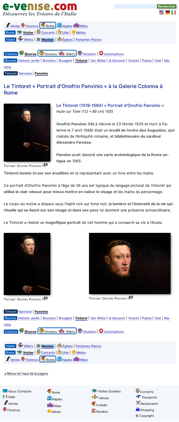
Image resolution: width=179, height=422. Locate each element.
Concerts (48, 32)
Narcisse (25, 73)
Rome (56, 392)
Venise (15, 26)
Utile (65, 32)
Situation (89, 54)
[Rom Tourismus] (167, 12)
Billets (28, 39)
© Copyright (145, 416)
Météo (81, 32)
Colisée (101, 405)
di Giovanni (117, 60)
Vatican (104, 398)
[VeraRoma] (173, 12)
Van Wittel (98, 60)
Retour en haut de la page (26, 373)
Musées (102, 411)
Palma (146, 60)
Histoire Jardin (29, 60)
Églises (67, 39)
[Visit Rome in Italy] (161, 12)
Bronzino (49, 60)
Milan (84, 26)
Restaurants (149, 403)
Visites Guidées (109, 391)
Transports (149, 397)
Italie (11, 397)
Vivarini (133, 60)
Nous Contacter (20, 391)
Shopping (147, 410)
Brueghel (65, 60)
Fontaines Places (88, 39)
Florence (31, 26)
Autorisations (114, 54)
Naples (67, 26)
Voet (158, 60)
